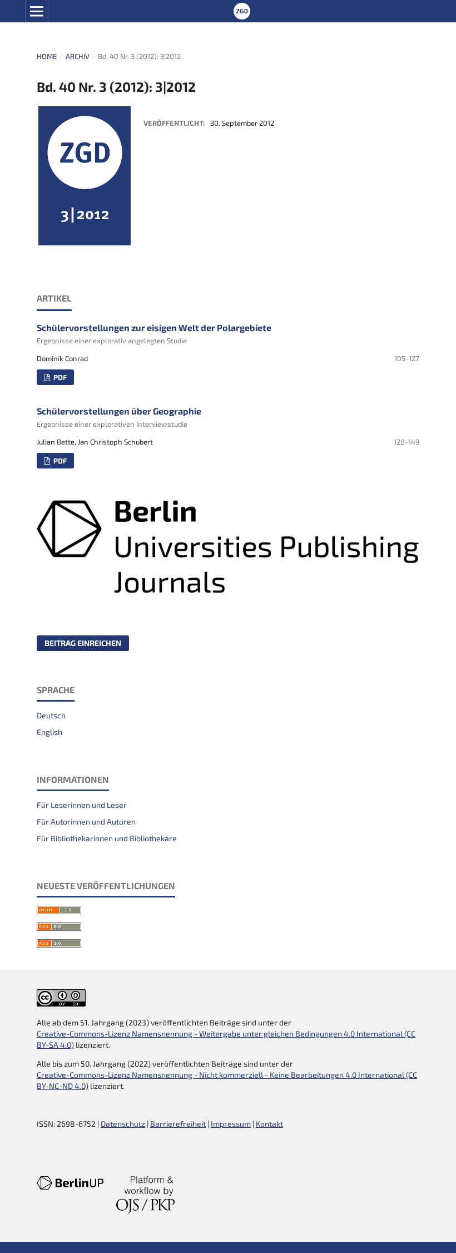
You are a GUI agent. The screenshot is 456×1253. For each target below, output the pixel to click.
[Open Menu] (37, 11)
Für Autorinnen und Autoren (86, 821)
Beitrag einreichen (82, 643)
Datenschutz (123, 1123)
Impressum (231, 1123)
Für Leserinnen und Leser (82, 805)
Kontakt (269, 1123)
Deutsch (51, 715)
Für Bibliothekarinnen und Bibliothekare (107, 838)
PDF (59, 377)
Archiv (78, 56)
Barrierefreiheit (178, 1123)
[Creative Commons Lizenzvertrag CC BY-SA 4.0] (61, 1003)
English (49, 732)
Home (47, 56)
